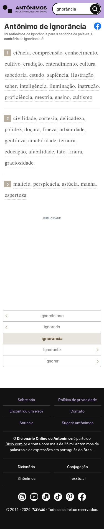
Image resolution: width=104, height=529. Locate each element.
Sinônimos (26, 478)
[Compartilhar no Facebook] (97, 26)
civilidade (24, 118)
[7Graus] (38, 509)
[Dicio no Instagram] (22, 497)
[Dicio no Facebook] (82, 497)
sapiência (58, 74)
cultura (88, 63)
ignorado (52, 326)
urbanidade (72, 129)
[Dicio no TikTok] (58, 497)
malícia (22, 183)
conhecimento (81, 52)
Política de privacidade (77, 400)
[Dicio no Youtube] (34, 497)
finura (75, 151)
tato (61, 151)
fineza (49, 129)
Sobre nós (26, 400)
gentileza (15, 140)
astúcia (70, 183)
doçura (32, 129)
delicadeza (72, 118)
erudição (33, 63)
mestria (43, 97)
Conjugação (77, 467)
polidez (13, 129)
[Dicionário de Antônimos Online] (26, 9)
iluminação (62, 86)
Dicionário (26, 467)
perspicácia (46, 183)
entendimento (61, 63)
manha (88, 183)
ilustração (82, 74)
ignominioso (52, 315)
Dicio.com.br (16, 444)
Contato (77, 411)
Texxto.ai (77, 478)
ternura (67, 140)
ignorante (52, 349)
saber (11, 86)
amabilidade (42, 140)
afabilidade (41, 151)
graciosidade (19, 162)
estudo (36, 74)
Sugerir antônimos (77, 423)
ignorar (52, 361)
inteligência (33, 86)
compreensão (47, 52)
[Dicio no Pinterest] (70, 497)
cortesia (48, 118)
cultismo (83, 97)
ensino (62, 97)
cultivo (13, 63)
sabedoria (16, 74)
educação (15, 151)
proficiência (18, 97)
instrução (88, 86)
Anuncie (26, 423)
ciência (21, 52)
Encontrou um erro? (26, 411)
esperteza (15, 194)
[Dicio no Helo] (46, 497)
